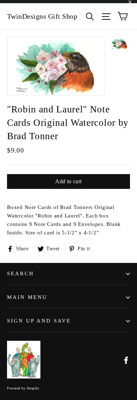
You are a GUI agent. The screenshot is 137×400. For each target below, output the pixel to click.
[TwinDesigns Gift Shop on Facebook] (126, 360)
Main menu (27, 297)
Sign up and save (39, 321)
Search (20, 273)
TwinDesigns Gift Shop (42, 16)
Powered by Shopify (23, 388)
